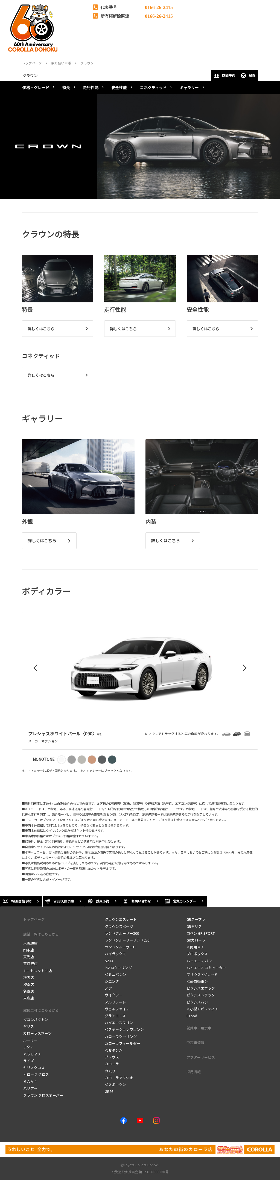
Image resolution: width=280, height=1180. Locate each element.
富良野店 (30, 963)
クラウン (30, 75)
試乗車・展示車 (198, 1028)
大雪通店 (30, 943)
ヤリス (28, 1026)
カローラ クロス (36, 1074)
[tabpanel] (140, 146)
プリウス (112, 1057)
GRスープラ (195, 919)
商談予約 (228, 75)
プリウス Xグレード (202, 974)
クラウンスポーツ (119, 926)
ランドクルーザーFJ (120, 946)
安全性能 (119, 87)
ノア (108, 988)
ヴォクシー (113, 995)
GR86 (109, 1091)
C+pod (191, 1015)
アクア (28, 1046)
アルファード (115, 1002)
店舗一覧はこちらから (41, 934)
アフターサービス (200, 1057)
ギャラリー (189, 87)
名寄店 (28, 991)
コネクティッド (153, 87)
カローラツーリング (121, 1036)
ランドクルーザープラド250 (127, 940)
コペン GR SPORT (200, 933)
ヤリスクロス (34, 1067)
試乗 (252, 75)
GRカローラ (195, 940)
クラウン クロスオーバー (43, 1095)
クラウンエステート (121, 919)
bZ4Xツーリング (118, 967)
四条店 (28, 949)
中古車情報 (195, 1042)
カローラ (112, 1063)
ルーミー (30, 1040)
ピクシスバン (197, 1002)
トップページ (34, 919)
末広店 (28, 998)
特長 (66, 87)
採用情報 (193, 1071)
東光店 (28, 956)
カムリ (110, 1070)
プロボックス (197, 953)
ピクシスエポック (200, 988)
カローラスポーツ (37, 1033)
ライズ (28, 1060)
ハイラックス (115, 953)
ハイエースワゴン (119, 1022)
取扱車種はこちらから (41, 1010)
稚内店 (28, 977)
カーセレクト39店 (37, 970)
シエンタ (112, 981)
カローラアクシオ (119, 1077)
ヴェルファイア (117, 1008)
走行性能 (90, 87)
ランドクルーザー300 (122, 933)
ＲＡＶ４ (30, 1081)
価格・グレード (35, 87)
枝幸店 (28, 984)
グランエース (115, 1015)
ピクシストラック (200, 995)
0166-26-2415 (159, 6)
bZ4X (109, 960)
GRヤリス (194, 926)
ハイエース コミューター (206, 967)
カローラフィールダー (122, 1043)
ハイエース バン (199, 960)
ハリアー (30, 1088)
